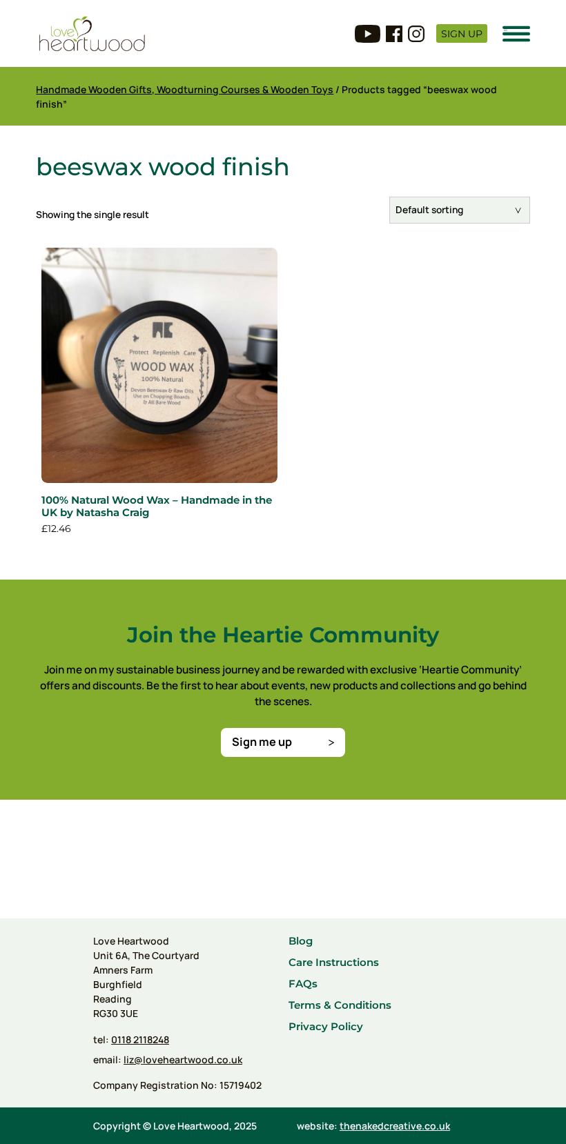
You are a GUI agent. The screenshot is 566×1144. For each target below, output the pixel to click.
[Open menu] (516, 34)
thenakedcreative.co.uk (395, 1125)
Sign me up (262, 741)
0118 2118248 (140, 1039)
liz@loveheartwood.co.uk (183, 1059)
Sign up (461, 34)
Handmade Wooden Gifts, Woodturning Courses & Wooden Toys (184, 89)
